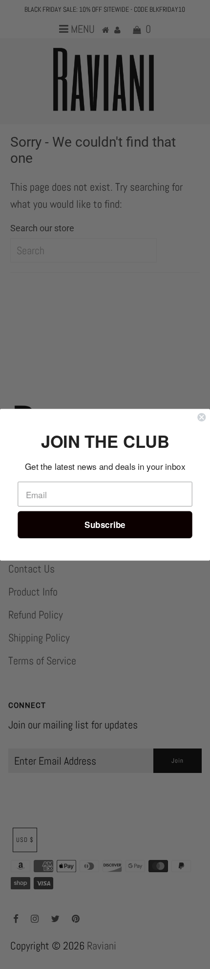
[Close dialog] (201, 416)
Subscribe (104, 524)
